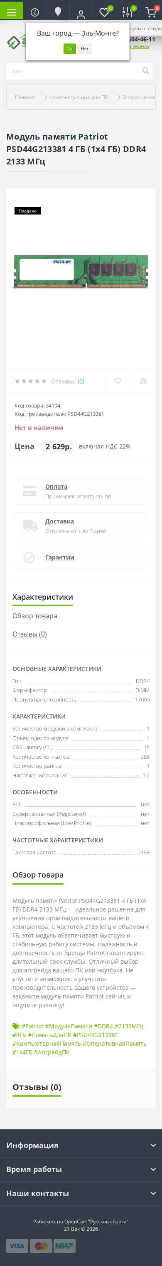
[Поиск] (145, 71)
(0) (81, 381)
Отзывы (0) (29, 634)
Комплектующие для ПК (78, 97)
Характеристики (42, 597)
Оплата (56, 486)
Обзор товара (34, 615)
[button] (81, 14)
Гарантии (59, 557)
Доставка (59, 521)
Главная (25, 97)
